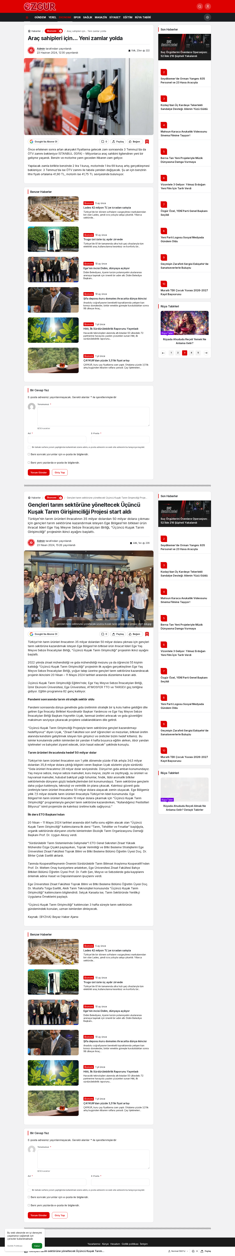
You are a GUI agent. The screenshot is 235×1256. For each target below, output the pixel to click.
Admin (41, 48)
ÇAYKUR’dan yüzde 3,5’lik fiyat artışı (106, 360)
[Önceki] (163, 352)
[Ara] (200, 6)
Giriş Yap (60, 472)
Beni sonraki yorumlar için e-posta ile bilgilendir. (60, 454)
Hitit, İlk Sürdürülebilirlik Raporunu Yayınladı (110, 328)
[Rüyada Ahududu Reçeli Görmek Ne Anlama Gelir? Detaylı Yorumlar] (185, 329)
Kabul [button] (37, 1246)
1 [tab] (171, 352)
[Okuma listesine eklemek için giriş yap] (147, 141)
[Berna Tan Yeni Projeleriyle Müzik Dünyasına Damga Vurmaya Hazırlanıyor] (184, 153)
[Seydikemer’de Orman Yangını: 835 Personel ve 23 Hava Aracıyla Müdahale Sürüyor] (184, 73)
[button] (60, 31)
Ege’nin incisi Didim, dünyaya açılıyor (106, 268)
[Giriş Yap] (208, 6)
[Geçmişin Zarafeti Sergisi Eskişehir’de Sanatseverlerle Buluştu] (184, 259)
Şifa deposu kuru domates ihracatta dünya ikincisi (115, 298)
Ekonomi (88, 203)
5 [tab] (198, 352)
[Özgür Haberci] (40, 6)
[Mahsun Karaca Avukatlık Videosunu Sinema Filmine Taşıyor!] (184, 126)
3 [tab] (184, 352)
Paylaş (208, 1251)
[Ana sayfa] (27, 17)
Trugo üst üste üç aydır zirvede (103, 239)
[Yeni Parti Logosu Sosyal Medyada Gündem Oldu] (184, 232)
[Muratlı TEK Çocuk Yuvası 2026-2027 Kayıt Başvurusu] (184, 285)
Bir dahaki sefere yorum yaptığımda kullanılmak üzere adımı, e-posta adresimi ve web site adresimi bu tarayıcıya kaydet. (88, 447)
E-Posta (96, 433)
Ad (30, 433)
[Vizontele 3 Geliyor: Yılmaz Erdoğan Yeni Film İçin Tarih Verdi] (184, 179)
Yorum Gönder (39, 472)
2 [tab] (178, 352)
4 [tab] (191, 352)
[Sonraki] (206, 352)
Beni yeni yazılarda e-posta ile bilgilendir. (55, 462)
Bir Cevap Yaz (39, 390)
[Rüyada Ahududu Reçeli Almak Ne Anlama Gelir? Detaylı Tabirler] (185, 796)
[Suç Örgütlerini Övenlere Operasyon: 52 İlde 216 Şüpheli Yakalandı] (184, 47)
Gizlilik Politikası (14, 1246)
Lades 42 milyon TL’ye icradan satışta (107, 207)
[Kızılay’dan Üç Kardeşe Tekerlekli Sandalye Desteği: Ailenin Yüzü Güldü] (184, 100)
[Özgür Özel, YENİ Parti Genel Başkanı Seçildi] (184, 206)
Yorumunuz (44, 404)
